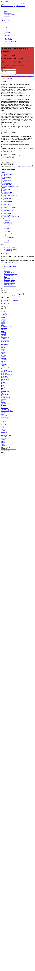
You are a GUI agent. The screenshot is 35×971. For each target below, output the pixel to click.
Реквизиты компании (10, 41)
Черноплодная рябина (10, 226)
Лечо (5, 277)
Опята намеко (8, 250)
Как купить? (7, 38)
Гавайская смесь (9, 275)
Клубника (7, 220)
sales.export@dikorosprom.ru (17, 6)
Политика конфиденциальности (10, 300)
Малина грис (8, 223)
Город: (4, 1)
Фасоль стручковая (9, 280)
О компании (7, 13)
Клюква (6, 229)
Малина (6, 228)
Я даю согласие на (16, 76)
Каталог (6, 11)
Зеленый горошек (9, 281)
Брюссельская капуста (10, 274)
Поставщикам (5, 6)
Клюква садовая (8, 222)
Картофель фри (8, 278)
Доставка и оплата (9, 14)
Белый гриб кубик (9, 247)
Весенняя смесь (8, 284)
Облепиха (7, 236)
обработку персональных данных (21, 76)
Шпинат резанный (9, 283)
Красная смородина (9, 233)
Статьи (3, 302)
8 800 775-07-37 (5, 20)
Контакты (7, 16)
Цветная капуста (9, 272)
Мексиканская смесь (10, 286)
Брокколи (7, 271)
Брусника (7, 231)
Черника (6, 242)
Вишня (6, 234)
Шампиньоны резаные (10, 249)
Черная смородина (9, 237)
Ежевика (6, 239)
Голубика (7, 240)
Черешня (6, 225)
